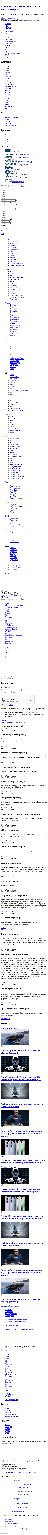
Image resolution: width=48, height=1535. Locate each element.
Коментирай (5, 688)
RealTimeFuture (11, 629)
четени (3, 1028)
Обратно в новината (8, 18)
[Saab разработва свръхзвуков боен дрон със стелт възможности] (15, 1098)
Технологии (10, 39)
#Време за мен (10, 86)
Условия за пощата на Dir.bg (16, 1529)
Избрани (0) (20, 722)
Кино (7, 96)
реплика (4, 728)
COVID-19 (9, 106)
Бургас (7, 141)
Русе (7, 143)
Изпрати (4, 705)
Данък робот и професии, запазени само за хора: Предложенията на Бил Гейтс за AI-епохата (21, 1133)
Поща (7, 121)
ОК (2, 597)
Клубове (8, 98)
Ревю (7, 51)
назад (3, 2)
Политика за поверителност (16, 1320)
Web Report (9, 657)
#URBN (8, 108)
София (7, 135)
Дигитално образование (14, 53)
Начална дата (6, 595)
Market (7, 119)
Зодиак (8, 94)
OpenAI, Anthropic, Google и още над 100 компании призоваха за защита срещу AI (21, 1078)
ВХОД (3, 720)
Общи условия (11, 1314)
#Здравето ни (10, 92)
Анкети (8, 80)
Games (7, 90)
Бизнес (8, 615)
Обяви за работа (11, 117)
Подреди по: (5, 724)
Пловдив (8, 137)
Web (7, 47)
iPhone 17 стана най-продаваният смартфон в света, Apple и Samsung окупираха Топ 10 (23, 1161)
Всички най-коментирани (11, 1306)
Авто (7, 78)
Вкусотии (9, 84)
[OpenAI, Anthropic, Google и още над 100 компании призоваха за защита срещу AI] (15, 1071)
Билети (8, 123)
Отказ (6, 597)
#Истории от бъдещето (14, 605)
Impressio (8, 623)
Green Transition (11, 627)
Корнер (8, 613)
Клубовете (9, 637)
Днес (7, 609)
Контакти (9, 1312)
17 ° (2, 234)
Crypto (7, 45)
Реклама (8, 1310)
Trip (6, 102)
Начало (8, 24)
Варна (7, 139)
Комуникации (10, 41)
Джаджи (8, 43)
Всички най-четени (8, 1167)
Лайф (7, 611)
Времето (8, 88)
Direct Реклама (10, 125)
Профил (9, 676)
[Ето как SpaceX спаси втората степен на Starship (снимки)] (15, 1044)
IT (7, 26)
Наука (8, 28)
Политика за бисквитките (15, 1322)
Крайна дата (16, 595)
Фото (7, 57)
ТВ (6, 100)
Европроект (9, 1316)
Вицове (8, 82)
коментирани (12, 1028)
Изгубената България (13, 635)
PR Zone (8, 55)
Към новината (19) (8, 722)
